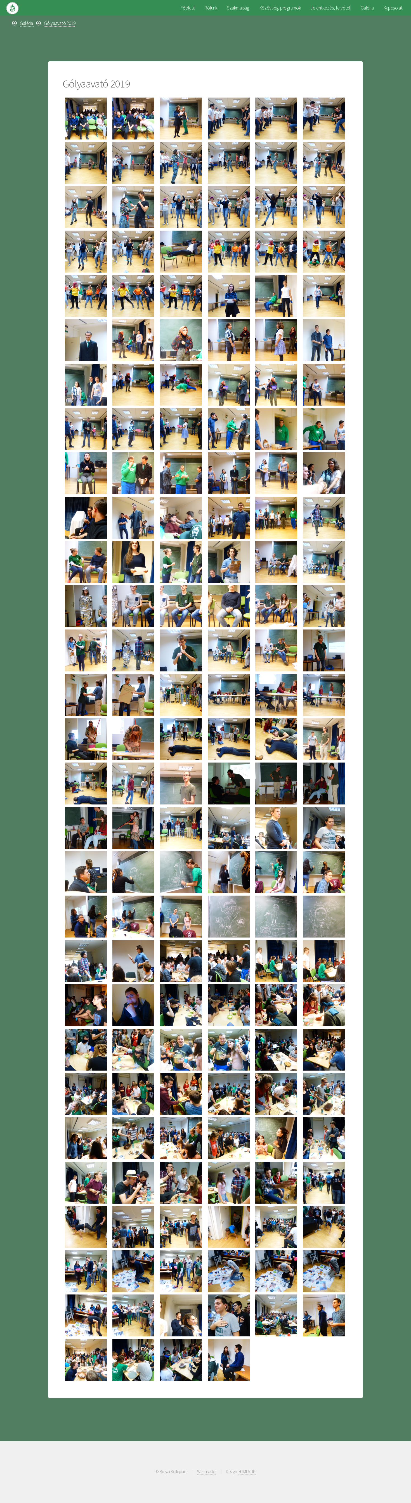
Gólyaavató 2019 (59, 23)
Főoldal (187, 8)
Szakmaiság (238, 8)
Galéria (367, 8)
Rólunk (210, 8)
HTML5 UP (247, 1471)
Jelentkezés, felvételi (331, 8)
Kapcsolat (393, 8)
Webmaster (206, 1471)
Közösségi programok (280, 8)
